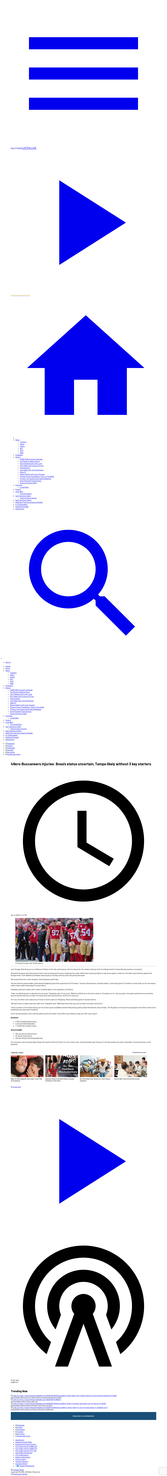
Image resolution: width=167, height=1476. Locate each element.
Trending (23, 442)
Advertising (19, 509)
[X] (9, 746)
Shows (18, 457)
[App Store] (10, 752)
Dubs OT (23, 472)
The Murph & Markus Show (30, 461)
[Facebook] (10, 743)
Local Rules (24, 487)
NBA (21, 453)
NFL (21, 448)
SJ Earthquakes (21, 504)
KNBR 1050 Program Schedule (31, 459)
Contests (18, 485)
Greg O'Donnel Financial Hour (30, 481)
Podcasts (19, 455)
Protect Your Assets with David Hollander (35, 478)
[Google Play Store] (12, 754)
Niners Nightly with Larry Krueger (32, 474)
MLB (21, 450)
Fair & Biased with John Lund (31, 463)
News (17, 440)
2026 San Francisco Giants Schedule (29, 502)
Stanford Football (21, 506)
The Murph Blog (25, 494)
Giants (22, 446)
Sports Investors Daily (28, 483)
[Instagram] (10, 748)
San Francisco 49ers (23, 496)
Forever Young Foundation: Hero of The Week (37, 476)
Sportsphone (25, 468)
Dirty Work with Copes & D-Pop (32, 466)
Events (18, 489)
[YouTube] (9, 750)
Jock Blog (19, 491)
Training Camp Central (28, 498)
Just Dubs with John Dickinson (32, 470)
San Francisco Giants (23, 500)
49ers (22, 444)
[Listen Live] (83, 1159)
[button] (27, 1070)
